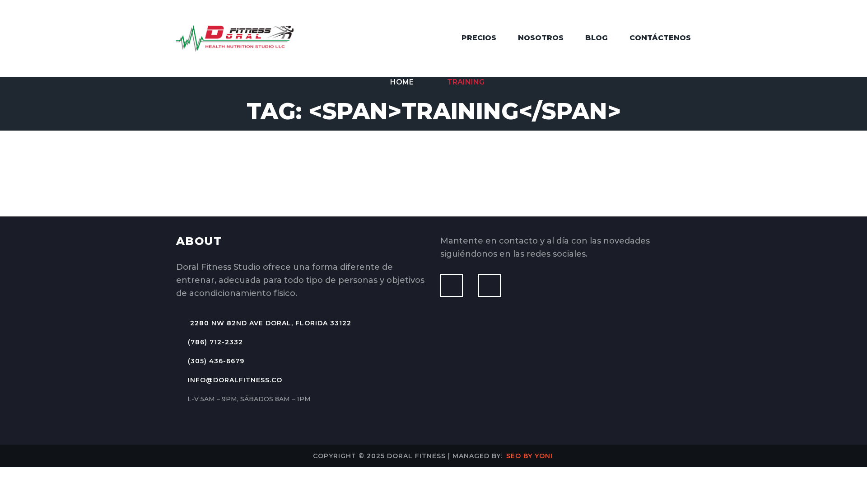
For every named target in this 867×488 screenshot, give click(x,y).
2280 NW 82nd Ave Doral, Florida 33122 (269, 323)
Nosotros (541, 37)
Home (401, 82)
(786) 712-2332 (215, 342)
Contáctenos (660, 37)
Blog (596, 37)
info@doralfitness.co (235, 380)
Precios (478, 37)
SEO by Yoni (529, 456)
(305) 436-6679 (216, 361)
